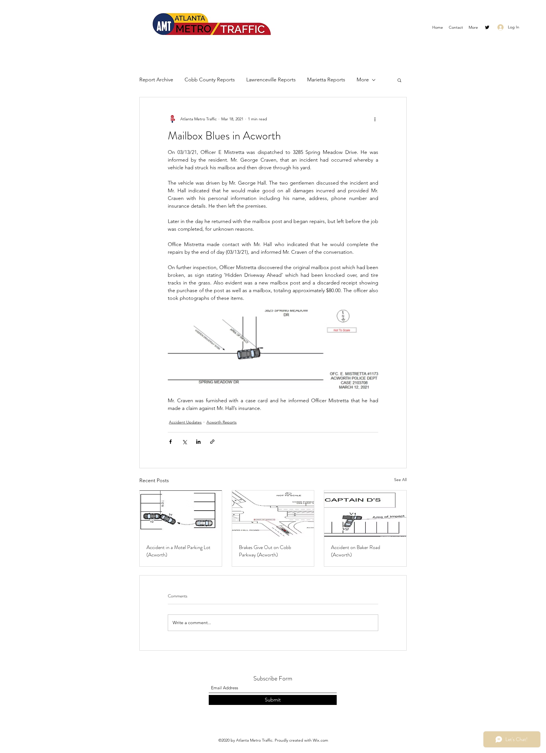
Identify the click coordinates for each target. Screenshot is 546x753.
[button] (399, 80)
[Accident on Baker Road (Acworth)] (365, 513)
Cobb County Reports (210, 80)
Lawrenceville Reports (271, 80)
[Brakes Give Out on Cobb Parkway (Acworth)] (273, 513)
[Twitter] (487, 27)
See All (400, 479)
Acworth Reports (221, 422)
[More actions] (374, 118)
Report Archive (156, 80)
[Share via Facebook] (170, 441)
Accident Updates (185, 422)
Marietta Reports (326, 80)
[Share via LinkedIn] (198, 441)
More (363, 80)
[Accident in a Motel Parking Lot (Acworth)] (181, 513)
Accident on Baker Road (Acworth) (355, 551)
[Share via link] (212, 441)
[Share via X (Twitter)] (184, 441)
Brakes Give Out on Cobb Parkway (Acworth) (265, 551)
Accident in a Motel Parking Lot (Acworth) (178, 551)
